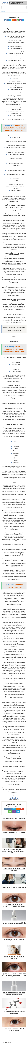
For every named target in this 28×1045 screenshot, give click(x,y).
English (3, 11)
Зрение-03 (5, 2)
